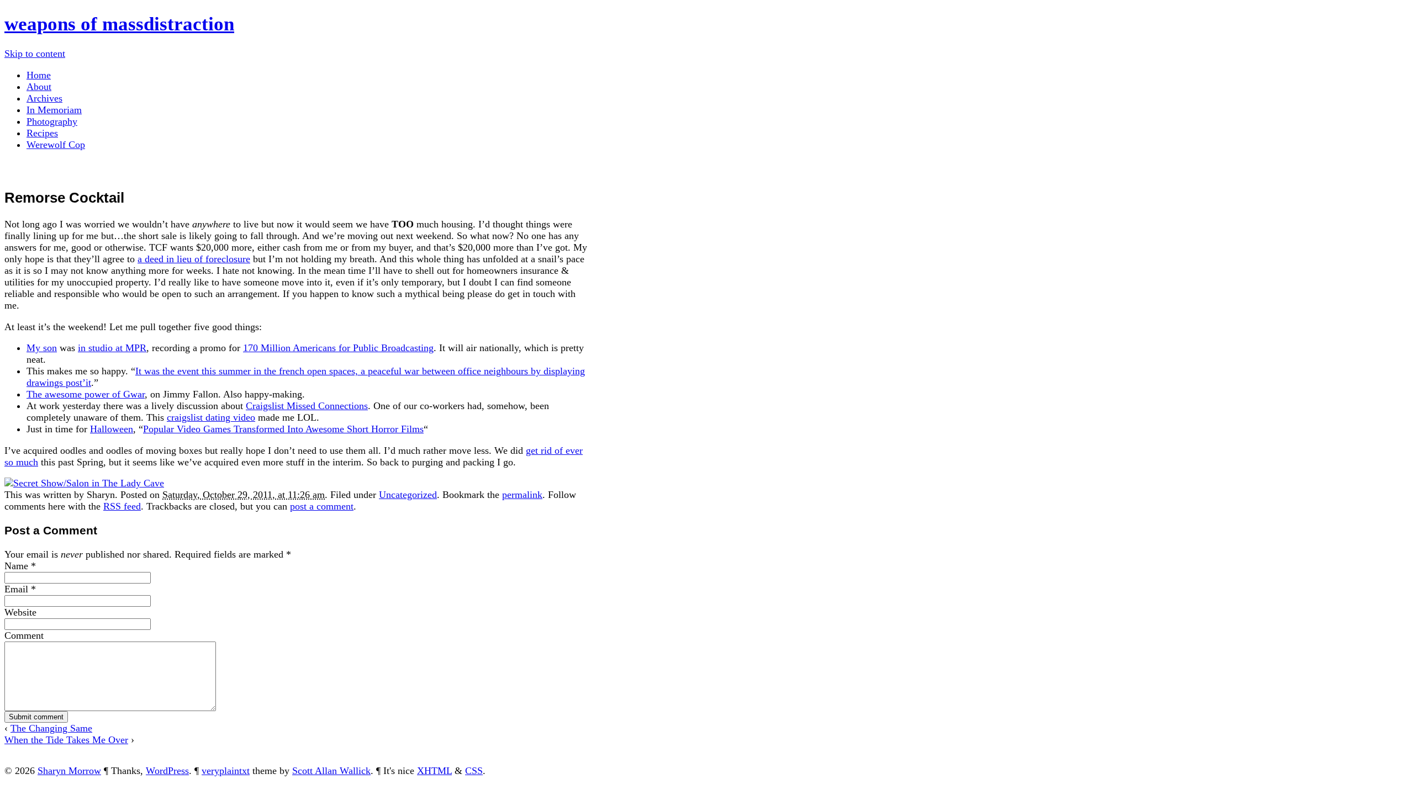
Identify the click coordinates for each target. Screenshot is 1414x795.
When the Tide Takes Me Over (66, 739)
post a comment (322, 506)
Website (20, 612)
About (39, 86)
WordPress (167, 770)
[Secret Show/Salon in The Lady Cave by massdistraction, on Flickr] (84, 483)
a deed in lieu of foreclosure (194, 258)
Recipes (42, 133)
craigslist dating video (211, 417)
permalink (522, 494)
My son (42, 347)
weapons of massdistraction (119, 24)
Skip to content (34, 53)
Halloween (111, 428)
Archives (44, 98)
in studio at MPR (112, 347)
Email (16, 589)
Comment (24, 635)
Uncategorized (408, 494)
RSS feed (122, 506)
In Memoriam (54, 109)
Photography (52, 121)
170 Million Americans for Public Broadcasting (338, 347)
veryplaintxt (226, 770)
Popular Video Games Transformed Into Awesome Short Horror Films (283, 428)
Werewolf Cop (56, 144)
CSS (474, 770)
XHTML (434, 770)
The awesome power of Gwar (86, 394)
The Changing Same (51, 728)
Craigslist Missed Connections (307, 405)
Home (39, 75)
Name (16, 565)
